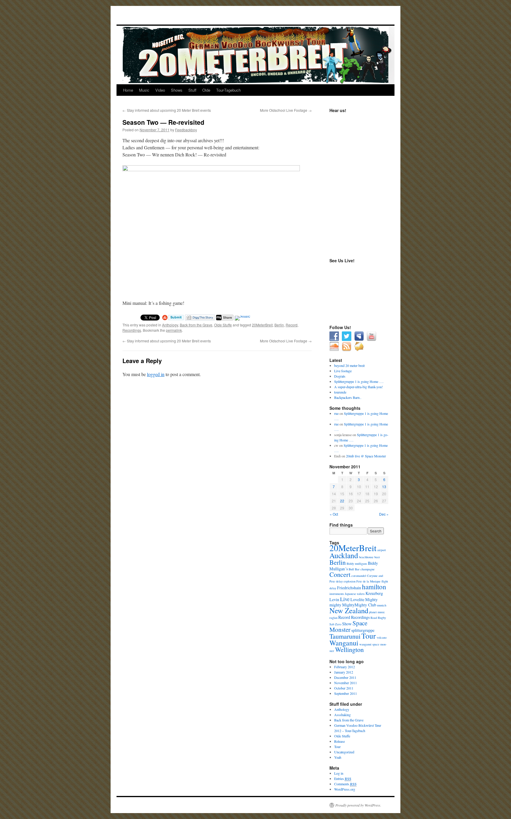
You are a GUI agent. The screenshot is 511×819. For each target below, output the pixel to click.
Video (160, 90)
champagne (367, 569)
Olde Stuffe (223, 324)
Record (291, 324)
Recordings (131, 330)
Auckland (343, 555)
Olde (206, 90)
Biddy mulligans (357, 563)
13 (384, 486)
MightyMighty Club (359, 605)
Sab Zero (335, 624)
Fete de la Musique (368, 581)
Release (339, 741)
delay (339, 581)
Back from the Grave (196, 324)
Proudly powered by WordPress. (358, 805)
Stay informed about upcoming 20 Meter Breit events (166, 110)
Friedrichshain (349, 587)
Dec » (384, 514)
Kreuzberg (374, 593)
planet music (377, 612)
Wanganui (343, 643)
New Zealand (348, 610)
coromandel (358, 576)
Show (347, 624)
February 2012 (344, 666)
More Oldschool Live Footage (286, 110)
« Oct (334, 514)
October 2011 (343, 688)
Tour (368, 636)
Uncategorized (344, 752)
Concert (339, 574)
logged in (155, 374)
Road (374, 618)
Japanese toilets (355, 594)
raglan (333, 618)
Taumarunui (344, 636)
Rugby (382, 618)
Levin (334, 599)
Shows (176, 90)
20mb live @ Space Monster (366, 456)
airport (381, 550)
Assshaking (342, 714)
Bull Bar (354, 569)
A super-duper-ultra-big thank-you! (358, 386)
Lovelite (357, 599)
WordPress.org (344, 789)
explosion (349, 581)
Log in (338, 773)
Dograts (339, 376)
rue (336, 413)
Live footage (343, 370)
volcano (382, 637)
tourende (340, 392)
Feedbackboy (186, 129)
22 (342, 500)
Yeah (337, 757)
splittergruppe (362, 630)
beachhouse (366, 557)
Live (345, 599)
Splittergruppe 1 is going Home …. (359, 381)
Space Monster (348, 626)
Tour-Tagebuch (228, 90)
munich (381, 605)
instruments (336, 594)
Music (144, 90)
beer (377, 557)
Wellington (349, 649)
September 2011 (345, 693)
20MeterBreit (262, 324)
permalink (174, 330)
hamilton (374, 586)
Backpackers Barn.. (347, 397)
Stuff (192, 90)
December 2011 (345, 677)
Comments (345, 783)
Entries (342, 778)
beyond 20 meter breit (349, 365)
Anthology (170, 324)
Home (128, 90)
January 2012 (343, 672)
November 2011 (345, 682)
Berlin (279, 324)
